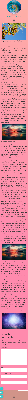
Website (3, 380)
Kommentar (4, 347)
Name (3, 367)
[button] (14, 20)
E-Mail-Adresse (6, 373)
